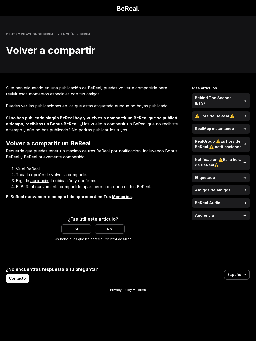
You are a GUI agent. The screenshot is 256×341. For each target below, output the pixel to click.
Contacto (17, 278)
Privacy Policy (121, 290)
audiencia (39, 180)
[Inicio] (128, 8)
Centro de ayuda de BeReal (30, 34)
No (109, 229)
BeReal (86, 34)
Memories (122, 196)
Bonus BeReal (64, 123)
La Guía (67, 34)
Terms (141, 290)
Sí (76, 229)
